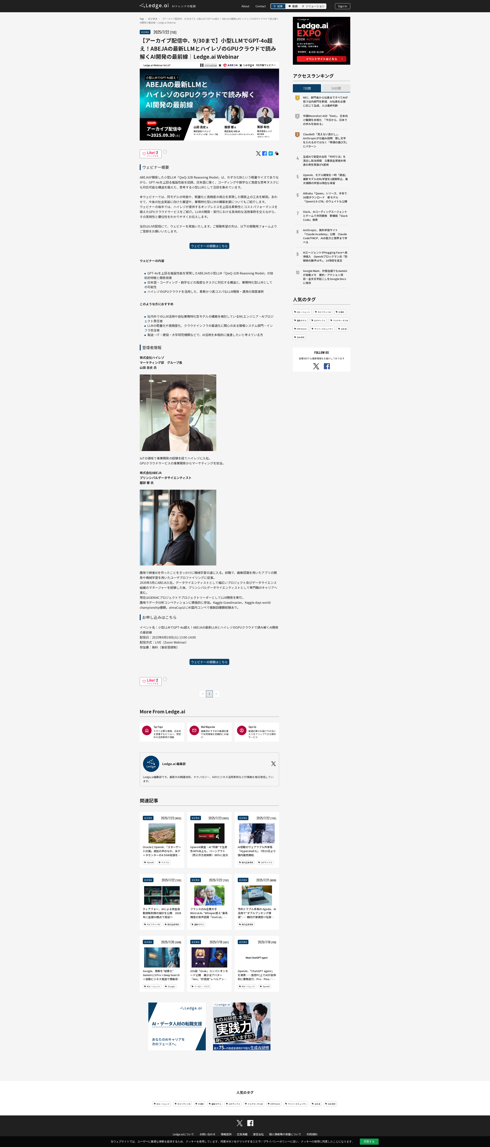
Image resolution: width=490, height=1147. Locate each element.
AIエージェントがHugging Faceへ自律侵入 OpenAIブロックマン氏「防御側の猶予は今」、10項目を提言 (325, 256)
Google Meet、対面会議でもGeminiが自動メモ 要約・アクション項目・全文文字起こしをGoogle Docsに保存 (325, 277)
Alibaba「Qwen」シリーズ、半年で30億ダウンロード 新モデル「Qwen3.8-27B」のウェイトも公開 (325, 197)
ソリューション (315, 6)
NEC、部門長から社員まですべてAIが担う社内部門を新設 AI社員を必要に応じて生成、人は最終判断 (325, 101)
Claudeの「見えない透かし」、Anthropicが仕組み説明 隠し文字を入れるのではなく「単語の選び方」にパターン (325, 140)
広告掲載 (242, 1134)
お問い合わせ (207, 1134)
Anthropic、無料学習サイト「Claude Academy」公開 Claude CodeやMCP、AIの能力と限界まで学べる (325, 236)
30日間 (336, 88)
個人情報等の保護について (285, 1134)
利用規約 (312, 1134)
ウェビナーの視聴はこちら (209, 246)
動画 (295, 6)
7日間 (307, 88)
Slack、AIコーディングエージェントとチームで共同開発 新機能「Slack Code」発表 (325, 216)
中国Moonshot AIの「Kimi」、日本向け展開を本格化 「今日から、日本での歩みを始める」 (325, 120)
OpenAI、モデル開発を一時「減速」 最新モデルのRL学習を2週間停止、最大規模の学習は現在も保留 (325, 179)
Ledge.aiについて (183, 1134)
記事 (280, 6)
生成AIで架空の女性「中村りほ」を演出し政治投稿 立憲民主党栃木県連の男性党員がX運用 (324, 160)
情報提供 (226, 1134)
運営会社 (258, 1134)
